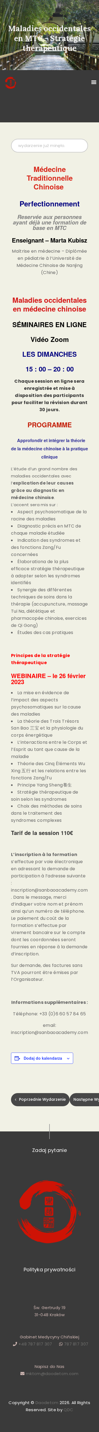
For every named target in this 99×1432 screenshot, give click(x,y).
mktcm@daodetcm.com (52, 1373)
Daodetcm (46, 1402)
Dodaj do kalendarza (43, 1058)
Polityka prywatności (50, 1269)
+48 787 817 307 (35, 1344)
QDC (67, 1410)
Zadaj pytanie (49, 1150)
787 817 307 (76, 1344)
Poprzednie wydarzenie (42, 1099)
